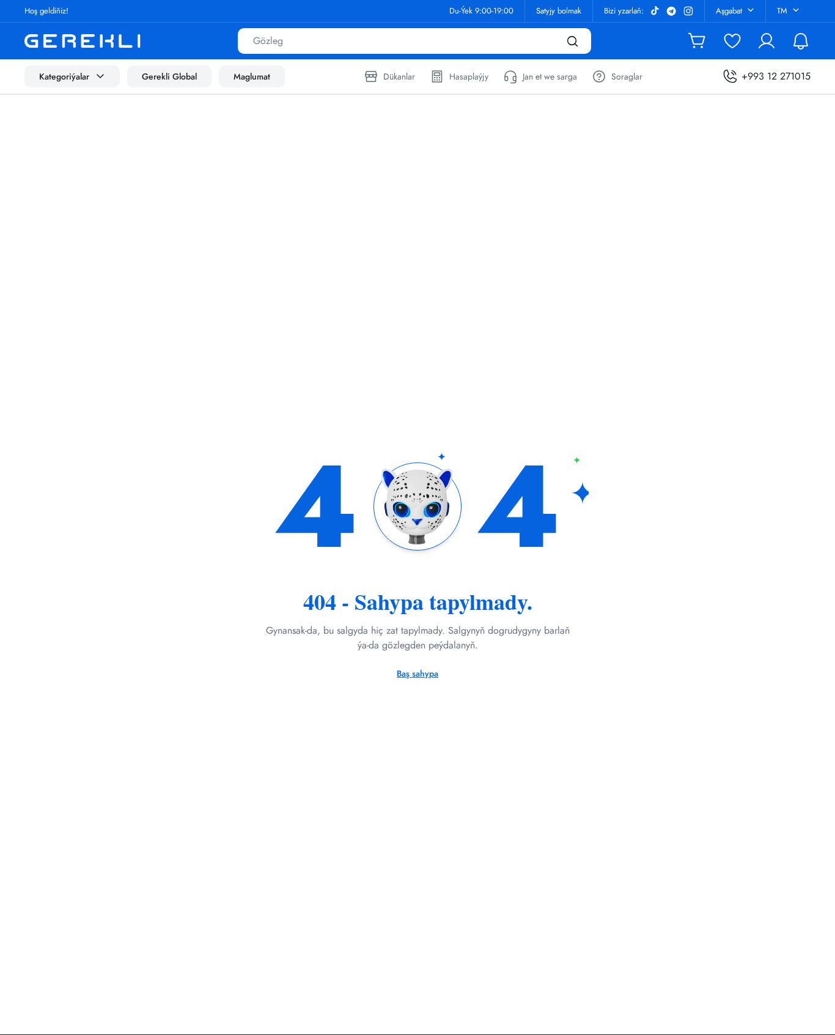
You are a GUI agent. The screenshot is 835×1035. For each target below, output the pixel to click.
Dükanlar (399, 76)
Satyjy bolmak (558, 11)
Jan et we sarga (550, 76)
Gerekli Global (169, 76)
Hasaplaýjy (468, 76)
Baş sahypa (417, 673)
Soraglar (626, 76)
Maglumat (252, 76)
